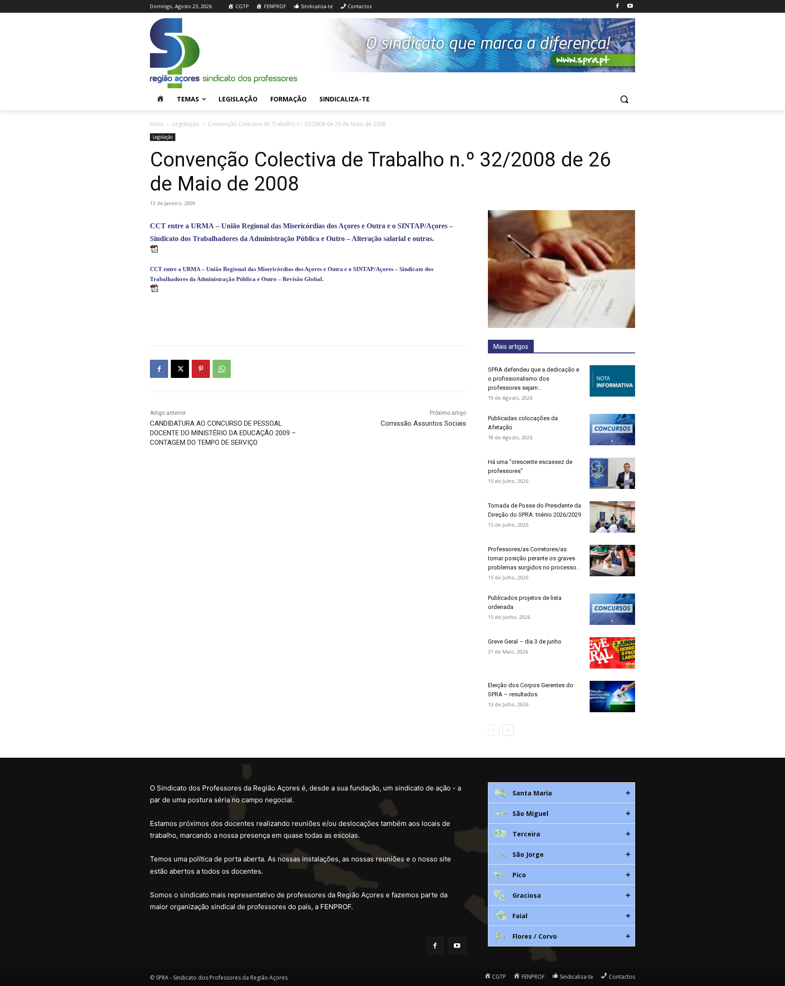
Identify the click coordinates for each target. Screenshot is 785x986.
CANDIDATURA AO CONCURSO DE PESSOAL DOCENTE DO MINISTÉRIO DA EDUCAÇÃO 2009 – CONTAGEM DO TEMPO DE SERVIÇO (223, 433)
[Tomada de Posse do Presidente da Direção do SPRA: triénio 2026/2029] (612, 517)
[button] (624, 99)
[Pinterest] (201, 369)
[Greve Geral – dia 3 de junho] (612, 653)
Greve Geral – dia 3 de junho (524, 641)
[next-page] (508, 730)
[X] (180, 369)
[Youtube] (630, 6)
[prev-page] (493, 730)
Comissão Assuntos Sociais (423, 423)
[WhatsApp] (222, 369)
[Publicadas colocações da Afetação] (612, 429)
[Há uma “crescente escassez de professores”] (612, 473)
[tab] (561, 792)
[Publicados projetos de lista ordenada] (612, 609)
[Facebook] (617, 6)
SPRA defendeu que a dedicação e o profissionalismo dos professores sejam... (533, 378)
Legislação (185, 124)
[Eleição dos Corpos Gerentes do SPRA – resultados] (612, 696)
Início (157, 124)
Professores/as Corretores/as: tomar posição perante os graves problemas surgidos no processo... (534, 558)
